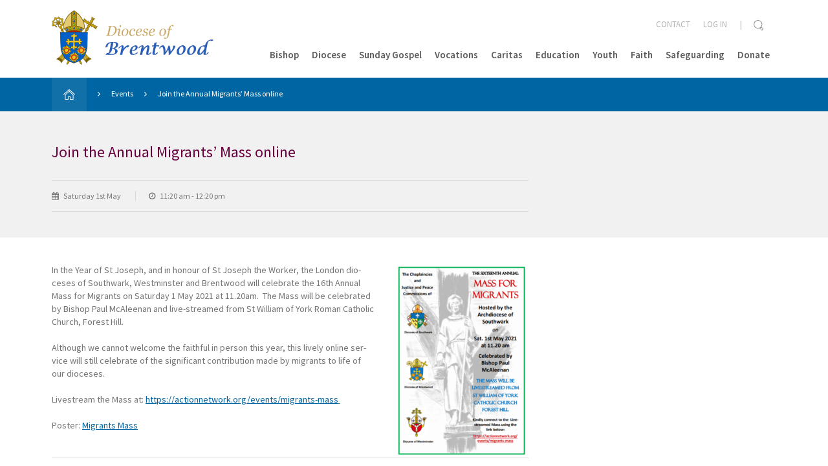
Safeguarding (695, 55)
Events (122, 93)
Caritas (507, 55)
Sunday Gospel (390, 55)
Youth (605, 55)
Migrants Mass (110, 425)
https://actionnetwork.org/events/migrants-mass (242, 399)
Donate (753, 55)
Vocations (456, 55)
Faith (642, 55)
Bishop (284, 55)
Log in (715, 24)
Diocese (329, 55)
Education (558, 55)
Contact (673, 24)
